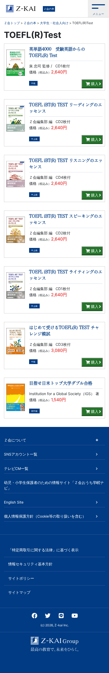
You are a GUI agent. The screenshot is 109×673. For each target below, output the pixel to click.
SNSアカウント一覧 (20, 454)
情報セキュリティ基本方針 (30, 564)
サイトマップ (19, 592)
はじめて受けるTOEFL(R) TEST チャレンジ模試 (64, 330)
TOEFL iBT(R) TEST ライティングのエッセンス (65, 275)
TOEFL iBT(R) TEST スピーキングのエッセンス (65, 219)
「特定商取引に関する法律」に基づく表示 (43, 550)
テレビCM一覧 (16, 468)
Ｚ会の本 (49, 8)
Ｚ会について (15, 440)
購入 (94, 83)
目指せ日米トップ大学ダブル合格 (60, 383)
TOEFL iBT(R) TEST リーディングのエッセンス (65, 108)
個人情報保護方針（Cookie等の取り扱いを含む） (45, 516)
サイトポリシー (21, 578)
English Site (14, 502)
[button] (98, 8)
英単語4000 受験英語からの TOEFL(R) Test (57, 52)
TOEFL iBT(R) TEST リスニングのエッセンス (66, 163)
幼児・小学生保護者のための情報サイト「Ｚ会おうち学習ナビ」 (54, 485)
